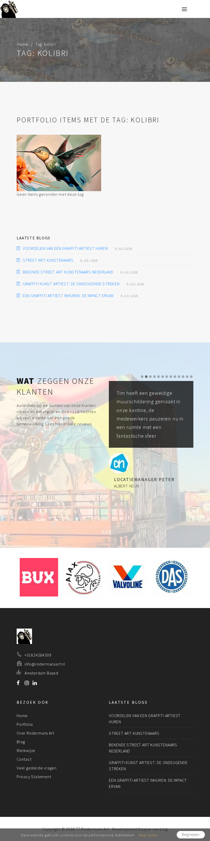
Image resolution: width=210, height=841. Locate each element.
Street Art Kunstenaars (48, 260)
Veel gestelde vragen (37, 767)
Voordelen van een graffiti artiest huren (65, 248)
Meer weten (148, 835)
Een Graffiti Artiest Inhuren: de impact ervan (68, 295)
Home (22, 44)
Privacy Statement (34, 776)
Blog (21, 741)
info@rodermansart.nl (45, 664)
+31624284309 (38, 655)
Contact (24, 759)
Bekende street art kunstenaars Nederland (68, 272)
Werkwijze (26, 750)
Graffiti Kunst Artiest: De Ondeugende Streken (71, 283)
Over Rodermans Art (35, 733)
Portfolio (25, 724)
